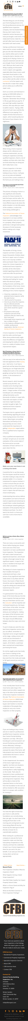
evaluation (8, 603)
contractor (6, 81)
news (22, 39)
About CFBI (7, 963)
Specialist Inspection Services (13, 960)
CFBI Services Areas (10, 966)
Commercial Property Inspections (14, 958)
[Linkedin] (17, 2)
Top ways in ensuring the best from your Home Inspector (13, 185)
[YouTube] (19, 2)
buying (22, 362)
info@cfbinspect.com (9, 1002)
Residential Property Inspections (14, 955)
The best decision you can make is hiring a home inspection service (13, 14)
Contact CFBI (8, 969)
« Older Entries (7, 865)
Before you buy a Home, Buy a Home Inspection (13, 537)
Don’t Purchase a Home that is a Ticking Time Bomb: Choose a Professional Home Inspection (12, 352)
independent (12, 428)
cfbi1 (5, 16)
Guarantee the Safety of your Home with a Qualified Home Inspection (13, 679)
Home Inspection (19, 16)
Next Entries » (21, 865)
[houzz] (15, 2)
